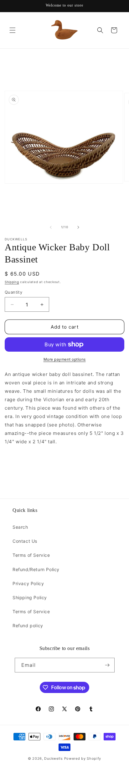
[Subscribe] (107, 665)
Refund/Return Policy (36, 569)
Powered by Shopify (82, 758)
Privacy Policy (28, 583)
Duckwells (53, 758)
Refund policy (28, 625)
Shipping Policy (30, 597)
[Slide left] (51, 227)
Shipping (12, 282)
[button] (12, 30)
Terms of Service (31, 555)
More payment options (65, 359)
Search (20, 527)
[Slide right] (78, 227)
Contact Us (25, 541)
